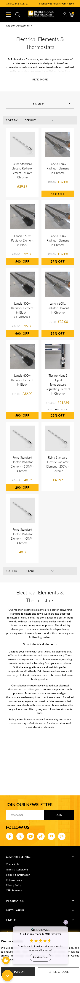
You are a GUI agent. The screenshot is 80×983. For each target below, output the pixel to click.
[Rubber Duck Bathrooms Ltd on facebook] (9, 836)
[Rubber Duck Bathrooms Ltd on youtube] (30, 836)
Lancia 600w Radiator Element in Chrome (58, 307)
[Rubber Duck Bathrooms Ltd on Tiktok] (41, 836)
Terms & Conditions (17, 869)
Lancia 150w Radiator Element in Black (22, 240)
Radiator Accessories (18, 25)
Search (17, 14)
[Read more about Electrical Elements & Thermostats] (40, 79)
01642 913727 (20, 3)
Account (64, 14)
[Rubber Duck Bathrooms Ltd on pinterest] (51, 836)
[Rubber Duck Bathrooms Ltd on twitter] (20, 836)
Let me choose (59, 971)
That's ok (17, 971)
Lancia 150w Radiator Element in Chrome (58, 168)
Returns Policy (14, 880)
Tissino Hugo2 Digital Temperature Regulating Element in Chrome (58, 384)
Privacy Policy (14, 885)
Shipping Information (18, 874)
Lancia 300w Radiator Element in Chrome (58, 240)
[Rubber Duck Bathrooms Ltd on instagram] (61, 836)
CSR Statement (14, 890)
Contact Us (12, 864)
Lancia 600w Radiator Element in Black (22, 380)
